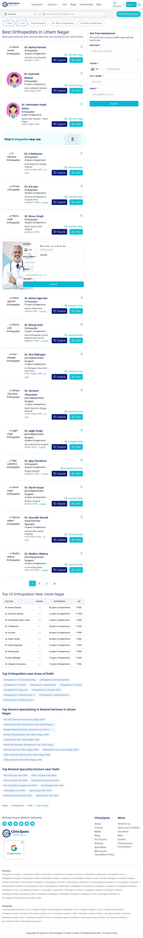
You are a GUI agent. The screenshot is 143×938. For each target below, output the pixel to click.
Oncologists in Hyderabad (53, 874)
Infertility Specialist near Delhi (18, 795)
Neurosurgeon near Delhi (16, 775)
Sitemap (99, 843)
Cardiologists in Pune (10, 890)
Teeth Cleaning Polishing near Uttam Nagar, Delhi (27, 754)
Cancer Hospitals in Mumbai (13, 910)
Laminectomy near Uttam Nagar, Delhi (21, 739)
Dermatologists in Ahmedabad (102, 882)
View (78, 60)
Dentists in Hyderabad (11, 882)
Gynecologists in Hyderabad (77, 882)
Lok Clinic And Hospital (35, 57)
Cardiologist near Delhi (14, 790)
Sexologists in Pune (88, 894)
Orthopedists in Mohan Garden (54, 679)
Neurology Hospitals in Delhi (13, 917)
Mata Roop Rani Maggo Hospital (36, 165)
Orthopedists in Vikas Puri (16, 689)
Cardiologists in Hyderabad (51, 890)
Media (98, 831)
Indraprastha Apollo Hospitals (34, 532)
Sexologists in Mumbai (94, 890)
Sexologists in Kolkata (113, 890)
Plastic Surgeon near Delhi (44, 775)
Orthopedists (19, 805)
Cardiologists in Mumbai (126, 886)
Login (129, 4)
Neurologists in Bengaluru (108, 894)
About (98, 823)
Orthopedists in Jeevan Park (43, 684)
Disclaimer (123, 831)
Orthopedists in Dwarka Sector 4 (19, 700)
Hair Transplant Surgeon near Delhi (20, 785)
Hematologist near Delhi (52, 785)
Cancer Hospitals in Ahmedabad (109, 910)
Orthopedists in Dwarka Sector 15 (19, 695)
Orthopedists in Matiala (15, 684)
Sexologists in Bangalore (69, 894)
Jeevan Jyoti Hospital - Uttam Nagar (35, 120)
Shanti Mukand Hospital (35, 88)
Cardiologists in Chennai (73, 890)
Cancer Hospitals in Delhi (36, 910)
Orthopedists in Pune (116, 874)
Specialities (100, 847)
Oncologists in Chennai (74, 874)
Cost (64, 4)
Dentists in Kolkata (126, 878)
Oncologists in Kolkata (32, 874)
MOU (120, 835)
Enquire (61, 60)
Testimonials (86, 4)
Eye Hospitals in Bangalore (31, 921)
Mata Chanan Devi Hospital (33, 228)
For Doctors (101, 839)
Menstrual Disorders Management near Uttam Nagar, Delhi (29, 745)
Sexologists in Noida (10, 894)
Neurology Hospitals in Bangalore (66, 917)
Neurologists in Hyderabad (12, 898)
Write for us (124, 823)
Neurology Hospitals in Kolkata (93, 917)
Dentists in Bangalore (108, 878)
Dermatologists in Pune (34, 886)
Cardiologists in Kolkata (30, 890)
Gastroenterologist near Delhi (45, 780)
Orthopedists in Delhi (31, 878)
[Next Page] (47, 583)
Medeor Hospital (32, 501)
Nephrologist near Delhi (47, 795)
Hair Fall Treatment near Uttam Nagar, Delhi (24, 719)
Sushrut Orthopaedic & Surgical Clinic (35, 198)
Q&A (98, 4)
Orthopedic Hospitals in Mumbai (14, 913)
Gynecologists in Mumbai (55, 882)
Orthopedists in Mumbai (11, 878)
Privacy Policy (110, 933)
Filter (10, 23)
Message (95, 45)
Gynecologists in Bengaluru (32, 882)
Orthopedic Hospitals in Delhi (65, 913)
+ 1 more (44, 202)
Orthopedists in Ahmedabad (72, 878)
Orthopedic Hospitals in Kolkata (91, 913)
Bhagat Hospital (32, 471)
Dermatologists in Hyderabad (56, 886)
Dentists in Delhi (91, 878)
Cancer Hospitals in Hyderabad (60, 910)
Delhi (32, 60)
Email (27, 269)
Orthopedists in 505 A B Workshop (20, 679)
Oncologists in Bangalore (12, 874)
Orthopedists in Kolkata (50, 878)
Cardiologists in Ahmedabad (81, 886)
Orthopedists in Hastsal (71, 684)
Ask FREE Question (128, 14)
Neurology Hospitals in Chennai (38, 917)
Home (6, 805)
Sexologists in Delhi (27, 894)
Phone (27, 244)
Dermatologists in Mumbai (12, 886)
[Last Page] (54, 583)
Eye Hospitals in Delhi (10, 921)
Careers (122, 839)
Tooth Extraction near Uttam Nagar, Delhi (23, 759)
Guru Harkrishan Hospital (36, 444)
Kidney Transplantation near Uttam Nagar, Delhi (26, 734)
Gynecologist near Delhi (40, 790)
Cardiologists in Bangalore (104, 886)
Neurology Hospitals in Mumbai (117, 913)
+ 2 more (42, 311)
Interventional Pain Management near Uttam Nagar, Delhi (28, 724)
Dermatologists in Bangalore (127, 882)
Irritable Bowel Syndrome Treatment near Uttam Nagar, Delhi (26, 730)
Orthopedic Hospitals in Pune (40, 913)
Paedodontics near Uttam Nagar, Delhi (61, 749)
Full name (30, 256)
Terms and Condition (129, 827)
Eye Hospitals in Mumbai (116, 917)
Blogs (73, 4)
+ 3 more (41, 447)
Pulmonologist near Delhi (15, 780)
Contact (99, 827)
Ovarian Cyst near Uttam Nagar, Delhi (21, 749)
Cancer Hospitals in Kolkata (84, 910)
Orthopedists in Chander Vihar (46, 689)
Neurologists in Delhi (33, 898)
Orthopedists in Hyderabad (95, 874)
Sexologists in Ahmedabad (47, 894)
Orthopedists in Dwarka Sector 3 (54, 695)
